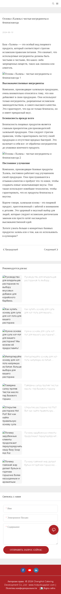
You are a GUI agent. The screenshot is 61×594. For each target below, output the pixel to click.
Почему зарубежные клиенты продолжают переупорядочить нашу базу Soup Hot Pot (41, 434)
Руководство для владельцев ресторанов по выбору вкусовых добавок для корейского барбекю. (40, 278)
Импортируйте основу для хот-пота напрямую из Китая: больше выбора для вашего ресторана (41, 358)
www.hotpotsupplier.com (42, 584)
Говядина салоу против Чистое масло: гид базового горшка (41, 387)
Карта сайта (49, 588)
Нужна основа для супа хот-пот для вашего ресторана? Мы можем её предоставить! (40, 333)
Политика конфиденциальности (22, 588)
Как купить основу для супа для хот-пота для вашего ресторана (39, 311)
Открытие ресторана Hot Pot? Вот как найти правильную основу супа (40, 409)
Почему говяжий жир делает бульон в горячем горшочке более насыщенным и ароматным (40, 463)
